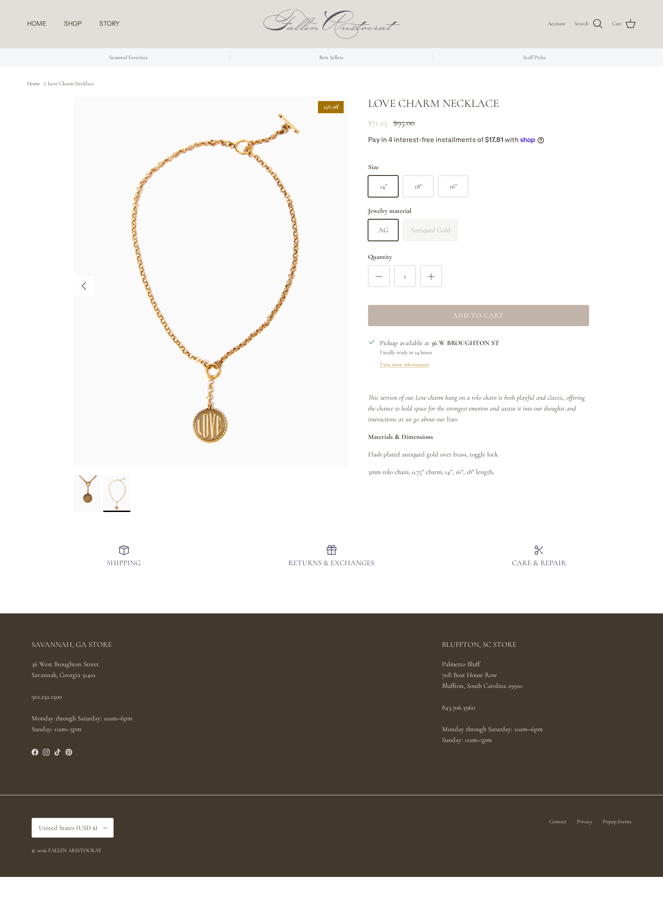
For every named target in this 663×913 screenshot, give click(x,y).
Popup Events (617, 821)
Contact (557, 821)
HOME (36, 23)
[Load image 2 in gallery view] (211, 281)
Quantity (380, 257)
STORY (109, 23)
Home (33, 83)
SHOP (73, 23)
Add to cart (478, 315)
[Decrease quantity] (379, 276)
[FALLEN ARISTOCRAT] (332, 24)
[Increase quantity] (431, 276)
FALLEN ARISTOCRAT (74, 850)
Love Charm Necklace (71, 83)
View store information (404, 364)
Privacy (584, 821)
